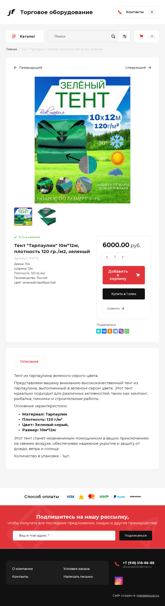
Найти (113, 36)
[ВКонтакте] (104, 331)
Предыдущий (30, 67)
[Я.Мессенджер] (98, 331)
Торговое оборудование (56, 12)
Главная (11, 49)
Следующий (135, 67)
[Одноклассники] (109, 331)
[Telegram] (115, 331)
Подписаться (136, 535)
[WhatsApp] (126, 331)
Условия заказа (76, 569)
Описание (29, 361)
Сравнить (113, 308)
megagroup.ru (148, 595)
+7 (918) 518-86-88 (138, 563)
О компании (22, 569)
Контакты (20, 577)
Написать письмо (78, 577)
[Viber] (121, 331)
